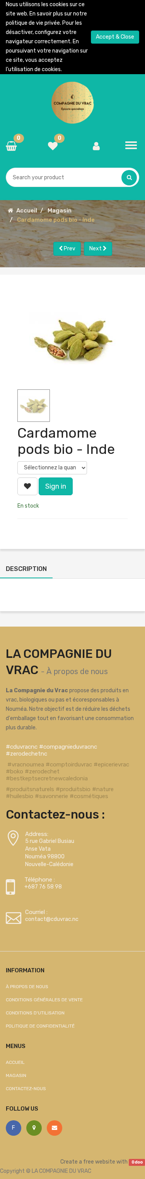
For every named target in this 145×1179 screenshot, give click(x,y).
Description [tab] (26, 569)
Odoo (137, 1162)
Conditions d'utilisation (35, 1013)
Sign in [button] (55, 486)
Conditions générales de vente (44, 999)
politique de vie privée (33, 23)
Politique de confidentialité (40, 1026)
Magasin (60, 210)
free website (99, 1162)
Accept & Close (115, 37)
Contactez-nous (26, 1088)
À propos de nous (77, 671)
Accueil (26, 210)
